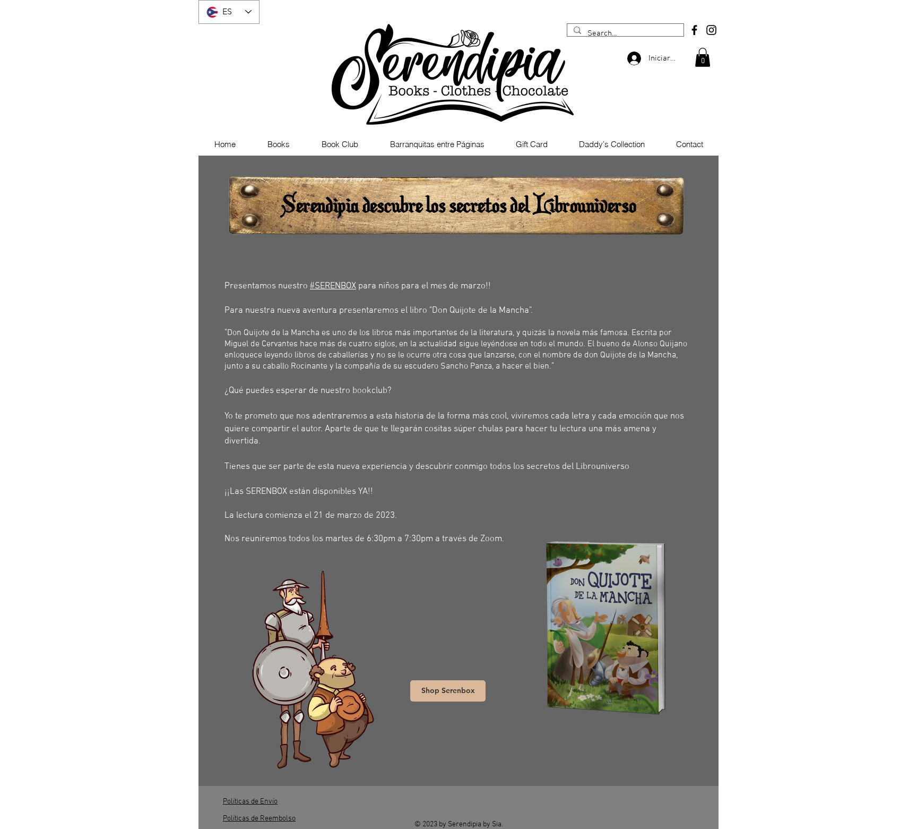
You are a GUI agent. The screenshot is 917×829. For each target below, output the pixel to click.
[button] (703, 57)
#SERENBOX (333, 286)
